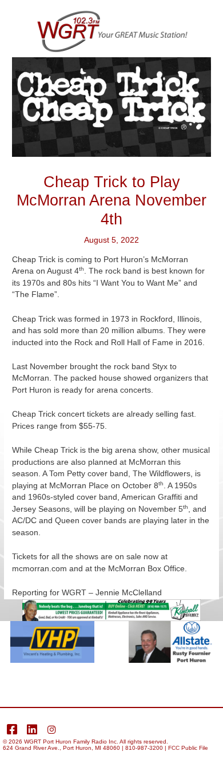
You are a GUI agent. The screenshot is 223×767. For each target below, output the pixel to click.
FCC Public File (188, 748)
